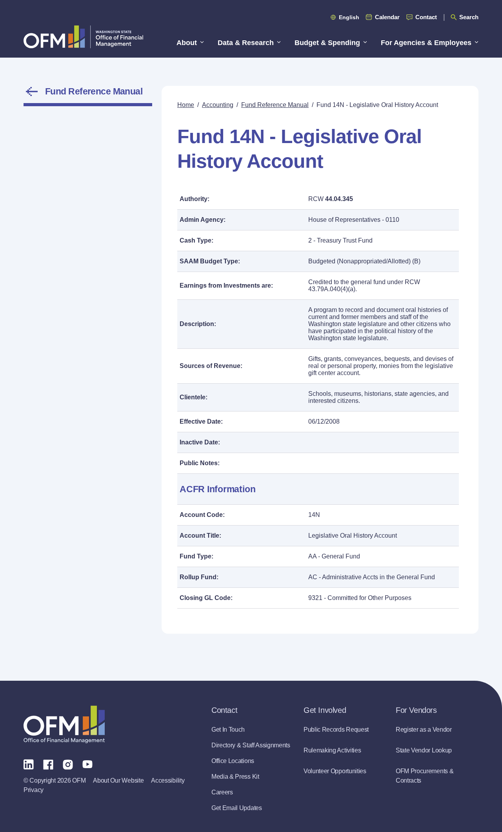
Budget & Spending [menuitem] (327, 43)
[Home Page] (64, 724)
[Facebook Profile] (48, 763)
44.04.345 (339, 199)
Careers (222, 792)
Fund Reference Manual (93, 91)
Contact (426, 17)
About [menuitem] (186, 43)
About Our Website (118, 780)
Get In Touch (228, 729)
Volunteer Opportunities (335, 771)
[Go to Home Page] (83, 36)
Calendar (387, 17)
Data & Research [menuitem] (246, 43)
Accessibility (167, 780)
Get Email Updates (236, 808)
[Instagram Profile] (68, 763)
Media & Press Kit (235, 776)
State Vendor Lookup (424, 750)
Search (468, 17)
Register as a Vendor (424, 729)
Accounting (217, 105)
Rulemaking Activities (332, 750)
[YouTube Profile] (87, 763)
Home (185, 105)
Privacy (34, 790)
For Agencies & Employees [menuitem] (426, 43)
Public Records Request (336, 729)
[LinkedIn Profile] (29, 764)
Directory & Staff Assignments (250, 745)
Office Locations (232, 761)
